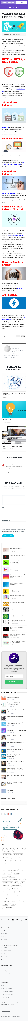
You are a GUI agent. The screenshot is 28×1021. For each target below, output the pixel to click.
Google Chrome (6, 864)
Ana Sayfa (3, 930)
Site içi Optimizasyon (6, 988)
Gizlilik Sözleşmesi (16, 1016)
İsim (3, 507)
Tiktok (11, 898)
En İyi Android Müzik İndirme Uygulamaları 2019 (16, 561)
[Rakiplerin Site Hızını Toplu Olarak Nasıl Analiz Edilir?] (14, 382)
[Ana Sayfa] (13, 7)
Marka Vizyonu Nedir (19, 879)
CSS (3, 857)
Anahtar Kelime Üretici (6, 974)
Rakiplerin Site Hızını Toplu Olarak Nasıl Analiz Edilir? (14, 394)
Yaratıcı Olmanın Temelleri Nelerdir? (15, 716)
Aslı (13, 346)
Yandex (13, 904)
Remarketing (6, 888)
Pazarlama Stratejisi (7, 882)
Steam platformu (18, 895)
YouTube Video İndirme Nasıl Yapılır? (17, 555)
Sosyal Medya (20, 892)
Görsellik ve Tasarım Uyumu (9, 867)
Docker (9, 857)
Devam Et (21, 2)
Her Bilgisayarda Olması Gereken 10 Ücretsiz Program (17, 635)
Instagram (16, 873)
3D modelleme (6, 851)
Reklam (22, 882)
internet (5, 876)
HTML (4, 873)
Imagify (19, 288)
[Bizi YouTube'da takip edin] (26, 919)
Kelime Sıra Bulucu (6, 977)
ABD (14, 851)
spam (4, 895)
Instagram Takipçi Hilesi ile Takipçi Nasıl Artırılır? (17, 596)
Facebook (16, 857)
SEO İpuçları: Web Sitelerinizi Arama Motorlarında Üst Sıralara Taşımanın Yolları (17, 736)
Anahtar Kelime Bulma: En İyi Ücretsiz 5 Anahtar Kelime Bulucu (17, 642)
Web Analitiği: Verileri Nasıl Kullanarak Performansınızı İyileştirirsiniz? (15, 776)
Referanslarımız (5, 936)
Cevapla (8, 472)
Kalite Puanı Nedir (7, 879)
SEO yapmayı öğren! (6, 950)
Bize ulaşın (4, 939)
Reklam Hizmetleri (5, 997)
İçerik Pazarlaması (7, 907)
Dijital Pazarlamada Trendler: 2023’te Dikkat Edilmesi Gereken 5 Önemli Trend (16, 729)
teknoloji (5, 898)
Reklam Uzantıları (16, 885)
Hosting (22, 870)
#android (5, 848)
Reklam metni (6, 885)
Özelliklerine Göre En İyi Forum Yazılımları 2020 (16, 584)
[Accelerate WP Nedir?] (14, 410)
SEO (13, 888)
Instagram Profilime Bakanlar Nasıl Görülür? (17, 608)
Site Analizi (4, 956)
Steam (9, 895)
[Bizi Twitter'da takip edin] (17, 919)
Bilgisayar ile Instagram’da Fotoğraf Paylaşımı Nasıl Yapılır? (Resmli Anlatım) (17, 576)
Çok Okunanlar (13, 544)
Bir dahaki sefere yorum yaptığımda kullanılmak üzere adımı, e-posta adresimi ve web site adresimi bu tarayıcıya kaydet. (13, 529)
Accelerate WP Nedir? (9, 419)
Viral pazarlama (6, 901)
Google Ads (5, 860)
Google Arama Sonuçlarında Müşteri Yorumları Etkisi (17, 621)
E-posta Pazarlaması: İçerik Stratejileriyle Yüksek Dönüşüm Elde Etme (16, 722)
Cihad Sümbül (10, 465)
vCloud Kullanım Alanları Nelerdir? (15, 749)
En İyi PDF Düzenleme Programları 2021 (17, 628)
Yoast (9, 235)
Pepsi (16, 882)
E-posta (4, 514)
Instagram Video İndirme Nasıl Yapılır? (16, 549)
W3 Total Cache (16, 164)
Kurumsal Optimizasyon (7, 991)
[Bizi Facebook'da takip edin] (13, 919)
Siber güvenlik (20, 888)
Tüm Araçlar (4, 968)
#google (12, 848)
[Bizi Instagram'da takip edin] (21, 919)
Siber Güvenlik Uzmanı (8, 892)
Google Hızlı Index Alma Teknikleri (17, 602)
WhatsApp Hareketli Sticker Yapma (17, 615)
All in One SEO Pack (18, 235)
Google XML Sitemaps (8, 193)
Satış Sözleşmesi (5, 1016)
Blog (2, 959)
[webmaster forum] (12, 829)
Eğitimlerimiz (4, 953)
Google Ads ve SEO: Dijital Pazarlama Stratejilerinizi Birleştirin (15, 703)
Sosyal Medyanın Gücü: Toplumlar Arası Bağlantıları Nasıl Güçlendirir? (16, 710)
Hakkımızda (4, 933)
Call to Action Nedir (18, 854)
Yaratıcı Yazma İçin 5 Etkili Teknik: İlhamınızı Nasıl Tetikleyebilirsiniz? (15, 769)
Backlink (3, 985)
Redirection (5, 127)
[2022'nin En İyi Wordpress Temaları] (14, 435)
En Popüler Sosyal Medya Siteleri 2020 (16, 568)
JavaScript (11, 876)
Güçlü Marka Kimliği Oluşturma (10, 870)
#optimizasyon (21, 848)
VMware (15, 901)
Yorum (4, 494)
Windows (22, 901)
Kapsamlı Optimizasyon (7, 994)
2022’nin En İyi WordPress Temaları (13, 446)
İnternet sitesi (6, 520)
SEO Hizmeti (4, 947)
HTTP (9, 873)
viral (17, 898)
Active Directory (7, 854)
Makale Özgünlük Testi (7, 971)
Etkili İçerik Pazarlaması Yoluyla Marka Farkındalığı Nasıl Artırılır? (15, 696)
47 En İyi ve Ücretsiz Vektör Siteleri (17, 590)
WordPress (5, 904)
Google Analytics (15, 860)
